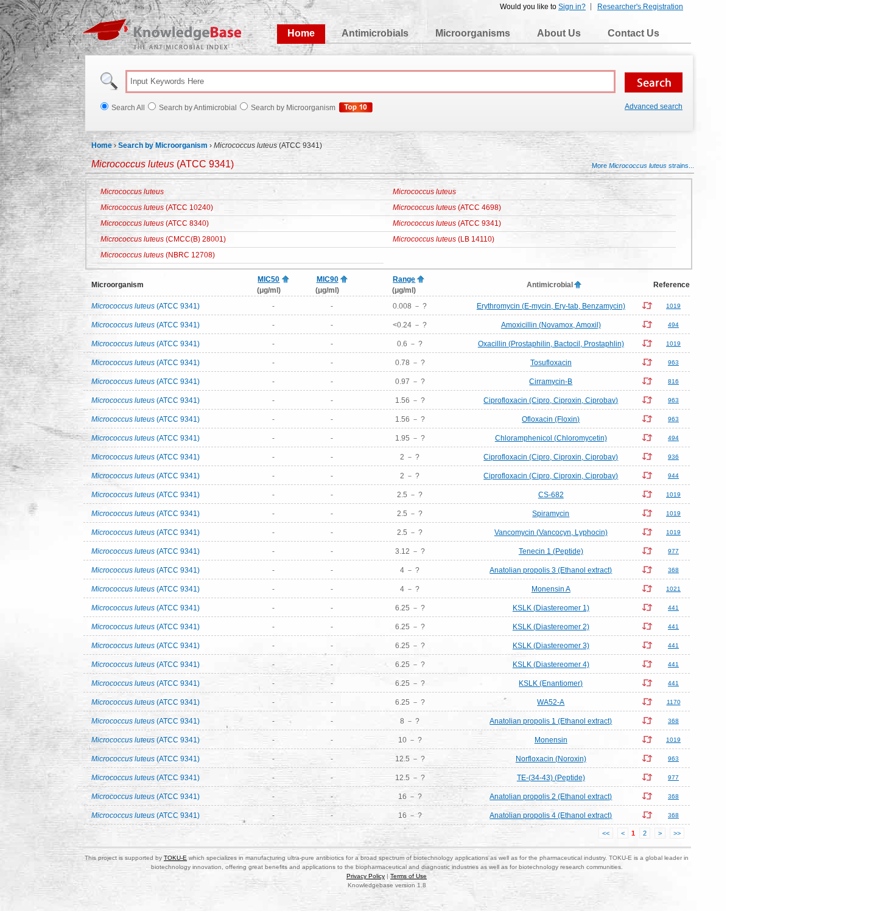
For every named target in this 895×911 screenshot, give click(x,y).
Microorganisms (472, 33)
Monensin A (551, 589)
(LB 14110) (443, 239)
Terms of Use (408, 876)
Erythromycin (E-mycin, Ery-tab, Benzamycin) (551, 306)
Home (301, 33)
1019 (673, 305)
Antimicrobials (375, 33)
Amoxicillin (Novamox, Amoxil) (551, 325)
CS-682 (551, 494)
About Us (559, 33)
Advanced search (654, 106)
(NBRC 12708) (157, 255)
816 (673, 381)
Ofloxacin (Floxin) (551, 419)
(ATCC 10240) (156, 207)
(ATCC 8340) (154, 223)
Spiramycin (550, 513)
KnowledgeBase (161, 34)
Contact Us (633, 33)
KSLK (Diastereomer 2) (551, 627)
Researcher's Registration (640, 6)
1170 (674, 702)
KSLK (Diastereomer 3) (551, 645)
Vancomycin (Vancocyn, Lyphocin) (551, 532)
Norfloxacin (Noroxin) (551, 759)
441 (673, 607)
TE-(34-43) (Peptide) (551, 777)
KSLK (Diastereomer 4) (551, 664)
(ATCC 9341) (447, 223)
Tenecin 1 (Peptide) (551, 551)
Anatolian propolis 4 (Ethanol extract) (551, 815)
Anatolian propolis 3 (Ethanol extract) (551, 570)
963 (673, 362)
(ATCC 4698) (447, 207)
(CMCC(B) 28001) (163, 239)
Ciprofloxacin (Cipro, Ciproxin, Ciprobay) (550, 400)
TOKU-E (175, 857)
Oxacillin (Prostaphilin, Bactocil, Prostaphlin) (551, 344)
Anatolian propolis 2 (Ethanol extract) (551, 796)
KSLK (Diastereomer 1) (551, 608)
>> (677, 833)
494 (673, 324)
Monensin (551, 740)
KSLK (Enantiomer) (551, 683)
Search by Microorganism (163, 145)
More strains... (643, 165)
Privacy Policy (365, 876)
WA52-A (550, 702)
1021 (673, 588)
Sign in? (572, 6)
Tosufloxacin (551, 362)
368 (673, 570)
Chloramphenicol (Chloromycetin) (551, 438)
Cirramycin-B (550, 381)
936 (673, 456)
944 (673, 475)
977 (673, 551)
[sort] (285, 280)
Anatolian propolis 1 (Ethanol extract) (551, 721)
